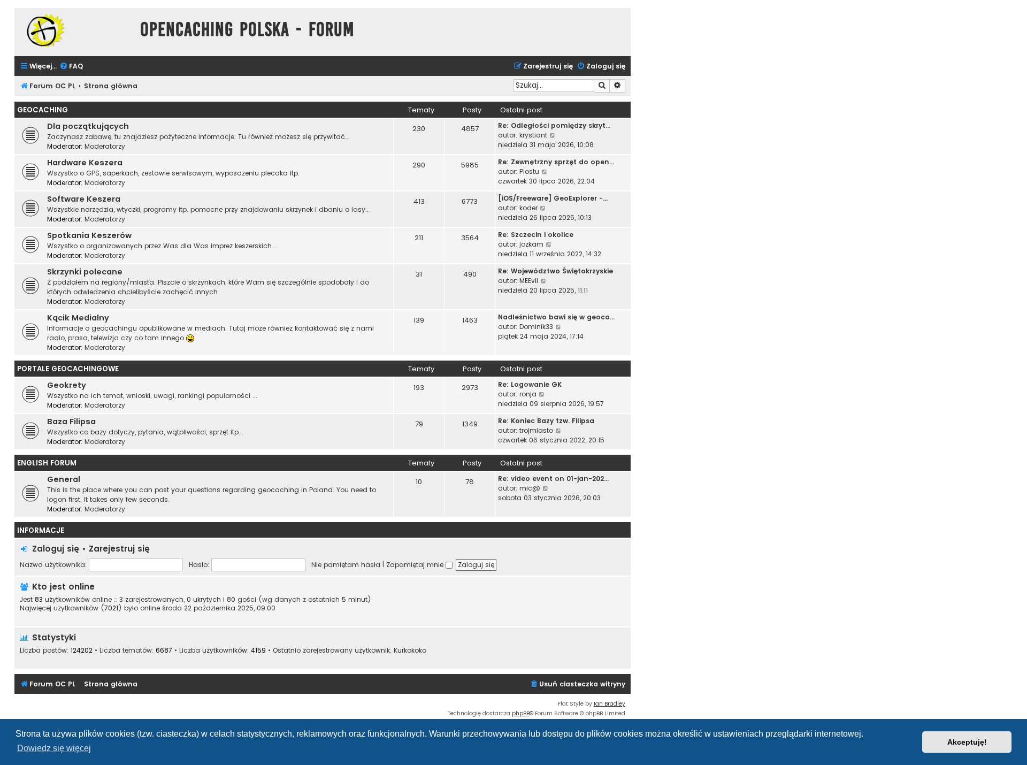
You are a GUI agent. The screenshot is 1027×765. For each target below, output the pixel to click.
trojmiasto (536, 430)
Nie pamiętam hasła (345, 564)
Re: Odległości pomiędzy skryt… (554, 125)
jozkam (531, 244)
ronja (528, 394)
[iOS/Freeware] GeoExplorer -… (553, 198)
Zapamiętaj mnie (416, 564)
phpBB (521, 713)
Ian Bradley (609, 704)
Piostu (529, 171)
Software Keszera (83, 199)
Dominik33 (536, 326)
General (63, 479)
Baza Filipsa (71, 421)
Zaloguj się (55, 548)
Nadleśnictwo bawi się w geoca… (556, 317)
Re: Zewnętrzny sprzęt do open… (556, 161)
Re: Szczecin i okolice (535, 234)
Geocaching (42, 110)
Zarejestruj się (119, 548)
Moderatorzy (105, 146)
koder (528, 207)
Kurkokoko (410, 650)
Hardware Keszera (84, 162)
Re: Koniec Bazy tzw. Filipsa (546, 420)
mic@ (529, 488)
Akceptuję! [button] (967, 742)
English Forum (46, 463)
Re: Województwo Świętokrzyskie (555, 271)
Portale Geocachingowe (68, 369)
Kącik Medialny (78, 317)
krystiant (533, 135)
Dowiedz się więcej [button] (54, 748)
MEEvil (528, 280)
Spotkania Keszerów (89, 235)
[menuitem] (71, 66)
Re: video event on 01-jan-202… (553, 478)
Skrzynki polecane (84, 271)
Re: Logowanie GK (530, 384)
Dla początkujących (88, 126)
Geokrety (66, 385)
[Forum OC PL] (74, 30)
